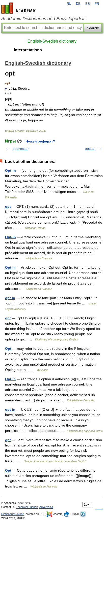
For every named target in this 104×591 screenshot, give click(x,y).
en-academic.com (19, 8)
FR (97, 4)
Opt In (10, 267)
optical (90, 149)
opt (8, 206)
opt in (10, 298)
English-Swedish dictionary (52, 41)
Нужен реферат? (40, 141)
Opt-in (10, 170)
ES (87, 4)
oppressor (21, 149)
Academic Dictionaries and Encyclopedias (43, 18)
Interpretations (28, 50)
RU (69, 4)
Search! (93, 28)
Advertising (46, 506)
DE (78, 4)
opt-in (10, 409)
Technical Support (27, 506)
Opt (8, 348)
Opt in (10, 379)
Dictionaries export (12, 513)
